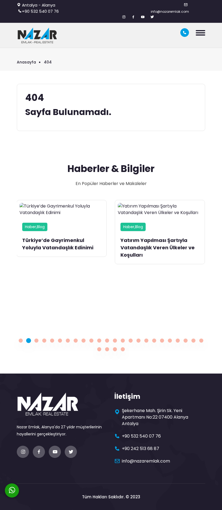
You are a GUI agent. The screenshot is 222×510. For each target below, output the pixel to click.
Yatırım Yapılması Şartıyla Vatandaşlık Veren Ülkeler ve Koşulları (157, 247)
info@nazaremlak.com (170, 11)
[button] (21, 340)
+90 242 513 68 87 (140, 448)
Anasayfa (26, 62)
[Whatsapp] (12, 490)
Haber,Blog (35, 226)
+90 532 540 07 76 (40, 11)
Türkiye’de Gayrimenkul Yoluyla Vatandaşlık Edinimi (57, 244)
